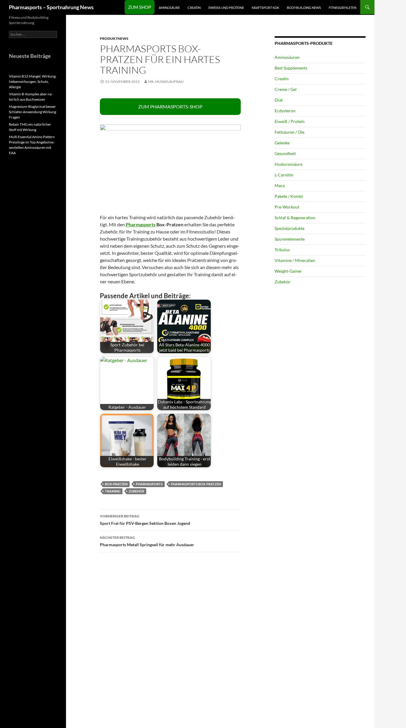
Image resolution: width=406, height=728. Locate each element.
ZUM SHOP (139, 7)
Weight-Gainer (288, 271)
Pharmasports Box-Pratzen (196, 484)
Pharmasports (140, 224)
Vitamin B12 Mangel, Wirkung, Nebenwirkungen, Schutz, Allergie (32, 81)
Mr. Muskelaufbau (166, 81)
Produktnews (114, 38)
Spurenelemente (290, 238)
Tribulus (282, 249)
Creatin (194, 8)
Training (112, 491)
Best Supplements (291, 67)
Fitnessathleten (342, 8)
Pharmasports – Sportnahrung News (51, 7)
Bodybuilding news (304, 8)
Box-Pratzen (116, 484)
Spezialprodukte (289, 228)
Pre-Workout (287, 206)
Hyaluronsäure (288, 164)
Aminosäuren (287, 57)
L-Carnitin (284, 174)
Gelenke (282, 142)
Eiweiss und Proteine (226, 8)
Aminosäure (169, 8)
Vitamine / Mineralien (295, 260)
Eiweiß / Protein (290, 121)
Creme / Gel (286, 89)
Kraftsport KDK (265, 8)
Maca (280, 185)
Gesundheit (285, 153)
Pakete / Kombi (289, 196)
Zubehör (136, 491)
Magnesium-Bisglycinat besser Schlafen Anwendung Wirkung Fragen (32, 111)
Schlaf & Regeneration (295, 217)
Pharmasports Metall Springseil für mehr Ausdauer (147, 541)
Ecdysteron (285, 110)
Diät (279, 99)
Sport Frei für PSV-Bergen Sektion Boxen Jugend (145, 520)
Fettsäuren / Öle (289, 132)
